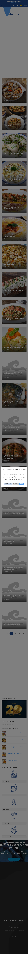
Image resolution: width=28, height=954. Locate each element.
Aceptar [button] (21, 483)
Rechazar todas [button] (8, 483)
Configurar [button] (15, 483)
